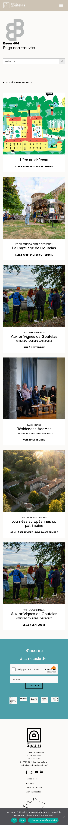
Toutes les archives (34, 787)
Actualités (30, 783)
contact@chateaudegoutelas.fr (34, 765)
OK (14, 820)
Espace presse (32, 779)
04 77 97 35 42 (34, 759)
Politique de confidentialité (43, 820)
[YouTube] (36, 772)
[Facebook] (26, 772)
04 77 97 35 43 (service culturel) (34, 762)
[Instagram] (31, 772)
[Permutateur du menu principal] (61, 5)
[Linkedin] (41, 772)
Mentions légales (33, 792)
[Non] (64, 816)
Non (22, 820)
